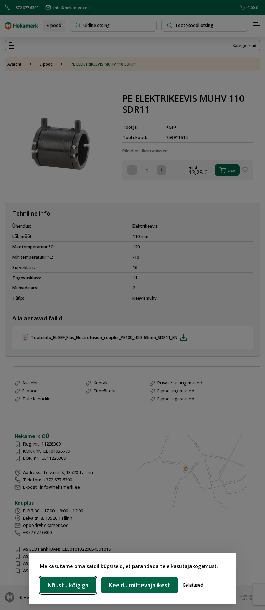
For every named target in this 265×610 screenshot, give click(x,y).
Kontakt (101, 383)
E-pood (54, 25)
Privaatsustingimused (179, 383)
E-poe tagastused (175, 399)
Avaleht (14, 64)
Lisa (231, 170)
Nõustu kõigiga (68, 585)
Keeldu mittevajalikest (139, 585)
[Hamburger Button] (256, 25)
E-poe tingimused (175, 391)
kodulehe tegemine (245, 597)
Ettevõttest (105, 391)
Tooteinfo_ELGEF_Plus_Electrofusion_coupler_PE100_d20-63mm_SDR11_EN (104, 337)
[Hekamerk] (21, 27)
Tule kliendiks (37, 399)
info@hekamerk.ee (71, 7)
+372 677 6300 (25, 7)
